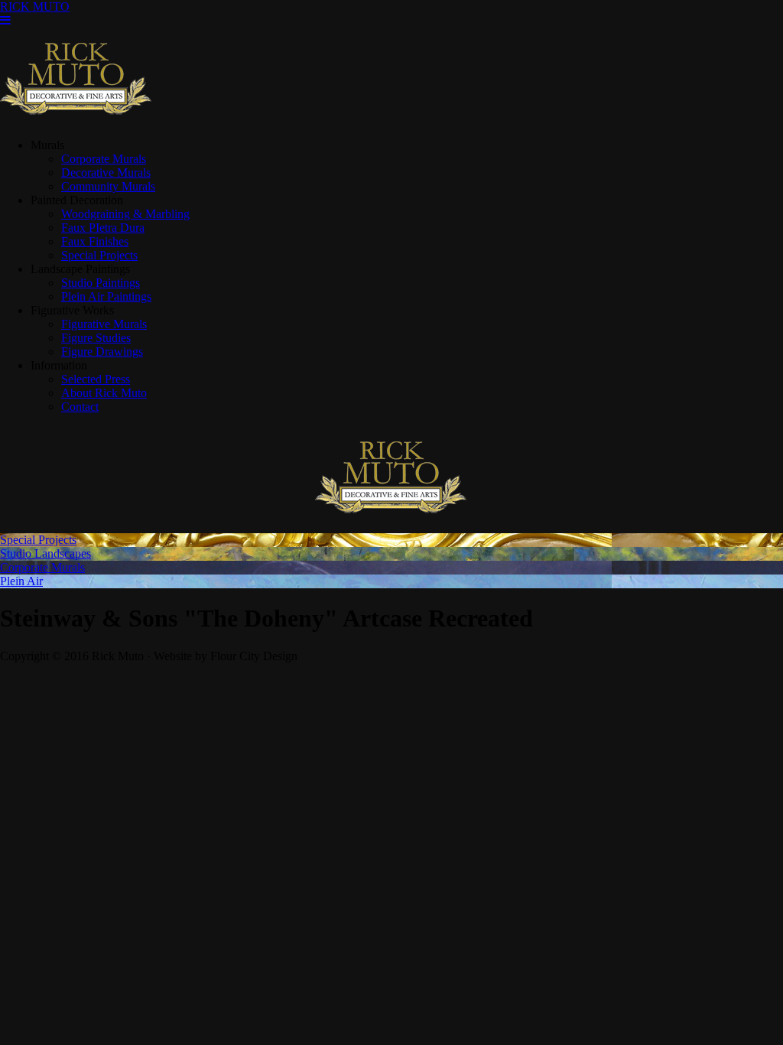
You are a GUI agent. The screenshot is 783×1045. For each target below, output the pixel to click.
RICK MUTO (35, 6)
